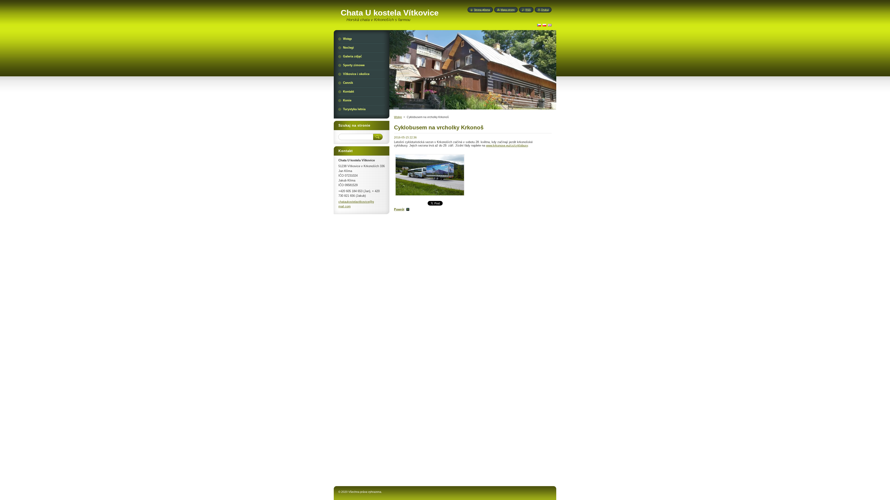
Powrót (399, 209)
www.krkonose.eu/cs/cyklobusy (507, 145)
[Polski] (544, 25)
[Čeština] (539, 25)
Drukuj (545, 9)
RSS (528, 9)
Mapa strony (508, 9)
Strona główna (482, 9)
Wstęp (398, 117)
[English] (550, 25)
